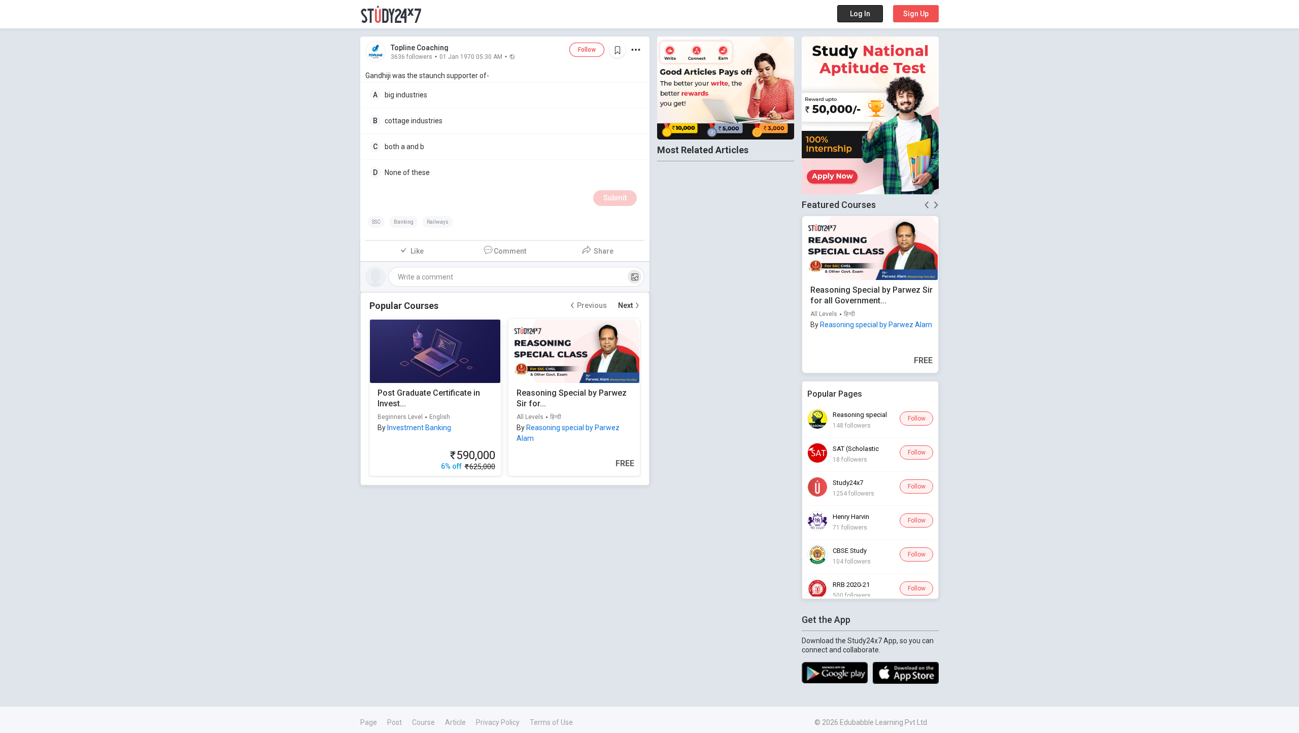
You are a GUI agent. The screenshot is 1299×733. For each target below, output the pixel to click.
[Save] (617, 50)
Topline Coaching (420, 48)
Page (368, 722)
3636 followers (411, 56)
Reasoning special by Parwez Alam (876, 325)
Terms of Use (551, 722)
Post (394, 722)
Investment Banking (419, 428)
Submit (615, 198)
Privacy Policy (498, 722)
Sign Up (916, 14)
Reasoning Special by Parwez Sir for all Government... (871, 295)
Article (455, 722)
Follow (587, 49)
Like (417, 251)
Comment (510, 251)
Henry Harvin (851, 516)
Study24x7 (848, 482)
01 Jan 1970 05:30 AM (470, 56)
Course (423, 722)
